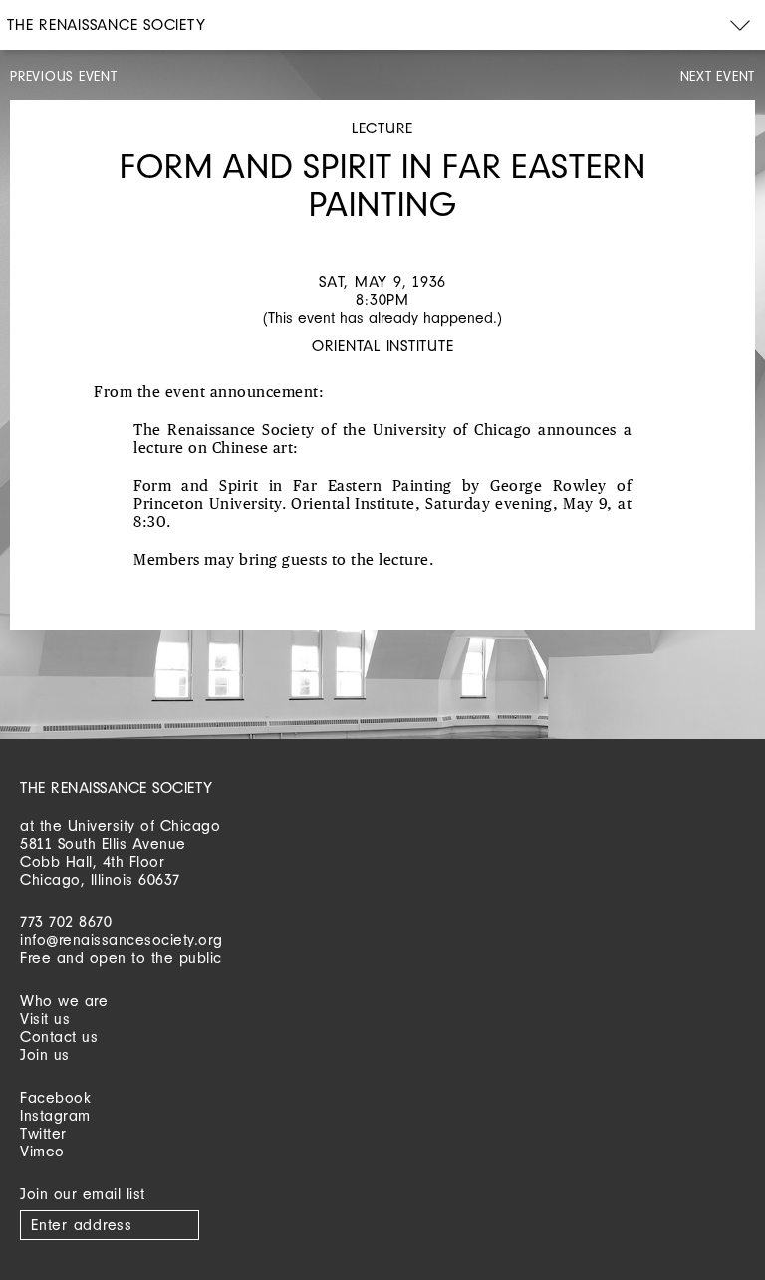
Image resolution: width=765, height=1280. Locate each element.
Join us (45, 1054)
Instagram (55, 1115)
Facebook (55, 1097)
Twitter (43, 1133)
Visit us (45, 1018)
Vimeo (42, 1151)
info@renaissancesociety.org (121, 939)
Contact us (59, 1036)
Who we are (64, 1000)
